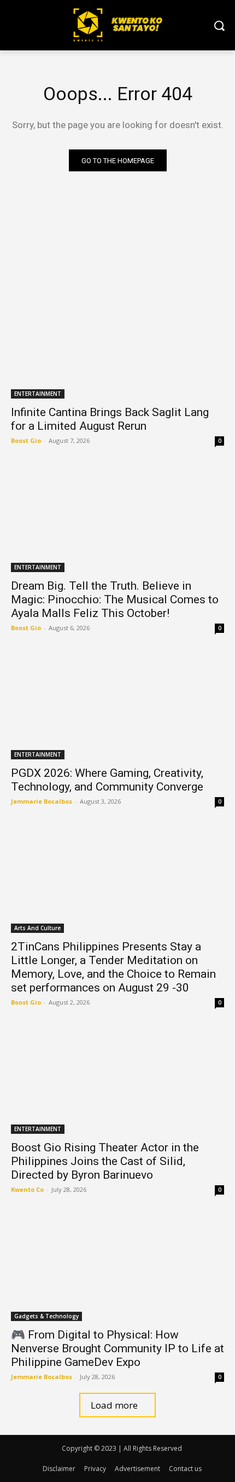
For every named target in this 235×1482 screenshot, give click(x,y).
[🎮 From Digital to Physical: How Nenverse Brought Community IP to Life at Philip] (117, 1267)
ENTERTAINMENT (37, 393)
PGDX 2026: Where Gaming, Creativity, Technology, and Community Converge (107, 779)
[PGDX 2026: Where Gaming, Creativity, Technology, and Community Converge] (117, 706)
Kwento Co (27, 1189)
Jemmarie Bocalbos (41, 801)
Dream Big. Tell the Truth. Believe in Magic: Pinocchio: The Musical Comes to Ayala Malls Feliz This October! (115, 599)
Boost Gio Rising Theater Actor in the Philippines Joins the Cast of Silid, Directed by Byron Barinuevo (105, 1161)
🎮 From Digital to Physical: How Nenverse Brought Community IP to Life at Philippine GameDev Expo (117, 1348)
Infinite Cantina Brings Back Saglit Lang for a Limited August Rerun (110, 419)
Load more (114, 1405)
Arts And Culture (37, 928)
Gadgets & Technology (46, 1316)
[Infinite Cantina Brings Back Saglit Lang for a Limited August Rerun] (117, 345)
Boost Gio (26, 440)
